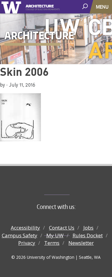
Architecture (40, 5)
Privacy (26, 242)
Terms (51, 242)
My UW (55, 235)
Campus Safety (19, 235)
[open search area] (85, 6)
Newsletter (81, 242)
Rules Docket (88, 235)
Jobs (88, 227)
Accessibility (25, 227)
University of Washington (12, 6)
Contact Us (61, 227)
